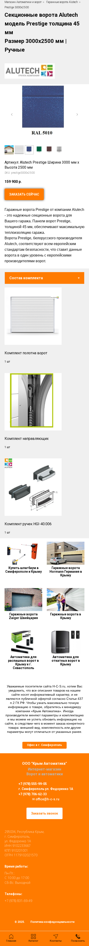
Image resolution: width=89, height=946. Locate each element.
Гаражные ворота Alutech (62, 2)
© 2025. (20, 922)
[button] (44, 745)
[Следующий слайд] (77, 114)
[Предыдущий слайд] (12, 114)
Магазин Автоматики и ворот (23, 2)
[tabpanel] (44, 411)
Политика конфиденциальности (52, 922)
